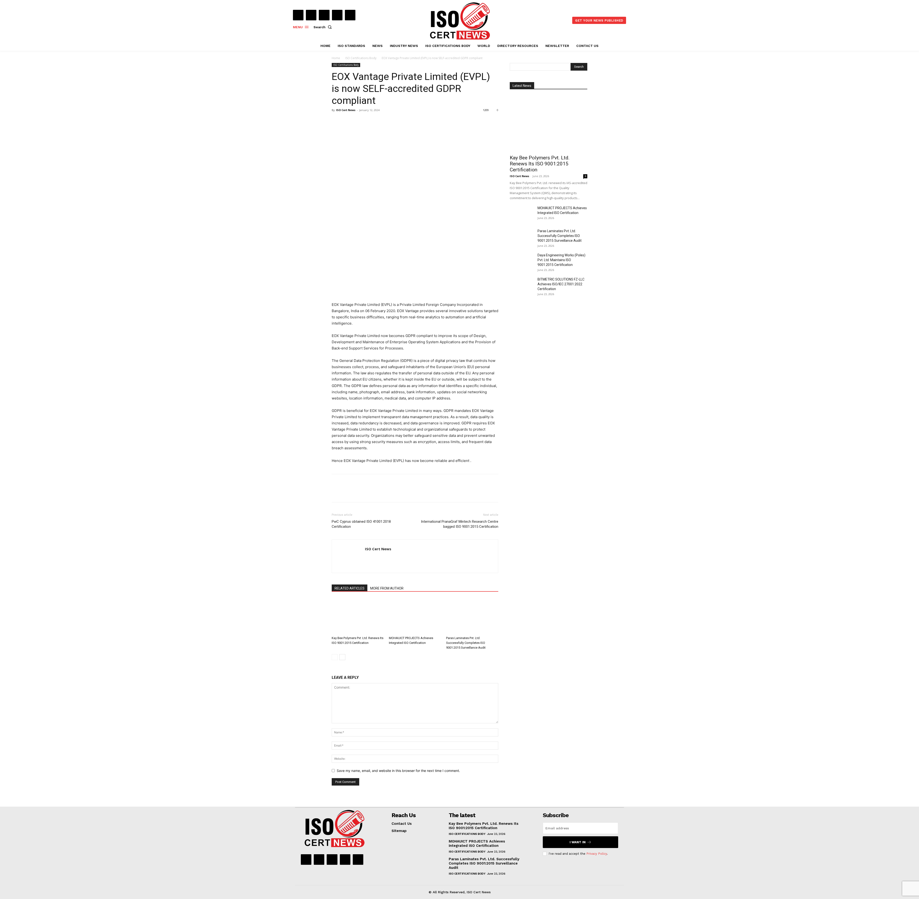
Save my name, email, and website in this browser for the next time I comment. (398, 771)
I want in (578, 842)
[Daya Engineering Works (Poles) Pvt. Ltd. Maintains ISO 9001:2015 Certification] (522, 261)
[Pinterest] (358, 121)
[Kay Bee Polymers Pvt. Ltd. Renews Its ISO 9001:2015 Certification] (358, 616)
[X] (337, 15)
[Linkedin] (324, 15)
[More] (381, 121)
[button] (324, 27)
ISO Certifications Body (360, 58)
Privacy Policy (596, 853)
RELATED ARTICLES (349, 588)
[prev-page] (335, 657)
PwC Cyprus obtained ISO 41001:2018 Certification (361, 524)
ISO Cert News (345, 110)
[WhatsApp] (369, 121)
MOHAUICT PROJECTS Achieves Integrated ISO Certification (477, 843)
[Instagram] (311, 15)
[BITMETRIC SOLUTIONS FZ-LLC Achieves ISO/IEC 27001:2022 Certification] (522, 285)
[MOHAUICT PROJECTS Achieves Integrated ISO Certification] (415, 616)
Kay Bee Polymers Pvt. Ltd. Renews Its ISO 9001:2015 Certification (540, 164)
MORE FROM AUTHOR (386, 588)
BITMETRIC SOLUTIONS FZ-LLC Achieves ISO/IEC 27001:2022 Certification (561, 284)
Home (336, 58)
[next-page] (342, 657)
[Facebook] (298, 15)
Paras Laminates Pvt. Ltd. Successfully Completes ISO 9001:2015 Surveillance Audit (466, 642)
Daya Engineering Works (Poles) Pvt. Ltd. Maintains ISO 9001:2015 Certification (561, 260)
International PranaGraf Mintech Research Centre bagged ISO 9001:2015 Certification (459, 524)
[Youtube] (350, 15)
